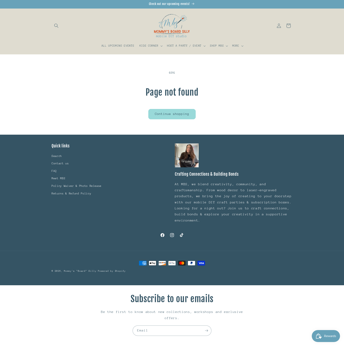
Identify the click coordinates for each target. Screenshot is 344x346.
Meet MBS (58, 178)
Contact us (60, 163)
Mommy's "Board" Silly (81, 271)
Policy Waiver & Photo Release (77, 185)
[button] (56, 25)
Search (57, 156)
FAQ (54, 171)
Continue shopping (172, 114)
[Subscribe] (206, 330)
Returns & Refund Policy (71, 193)
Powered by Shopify (112, 271)
